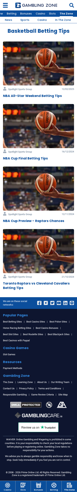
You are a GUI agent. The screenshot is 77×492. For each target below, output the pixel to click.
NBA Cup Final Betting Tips (25, 158)
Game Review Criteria (42, 394)
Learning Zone (25, 382)
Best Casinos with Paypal (16, 340)
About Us (42, 382)
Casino (40, 13)
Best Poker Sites (58, 321)
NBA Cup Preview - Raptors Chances (33, 221)
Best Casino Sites (35, 321)
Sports (24, 20)
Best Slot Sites (11, 334)
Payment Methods (12, 368)
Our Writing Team (60, 382)
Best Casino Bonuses (47, 328)
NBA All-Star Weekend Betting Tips (32, 96)
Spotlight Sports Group (20, 89)
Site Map (63, 394)
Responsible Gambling (15, 394)
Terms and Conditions (49, 388)
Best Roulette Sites (33, 334)
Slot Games (9, 354)
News (8, 20)
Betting (11, 13)
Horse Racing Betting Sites (17, 328)
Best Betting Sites (12, 321)
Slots (52, 13)
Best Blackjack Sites (59, 334)
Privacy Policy (26, 388)
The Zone (66, 13)
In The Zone (63, 20)
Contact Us (9, 388)
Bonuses (26, 13)
